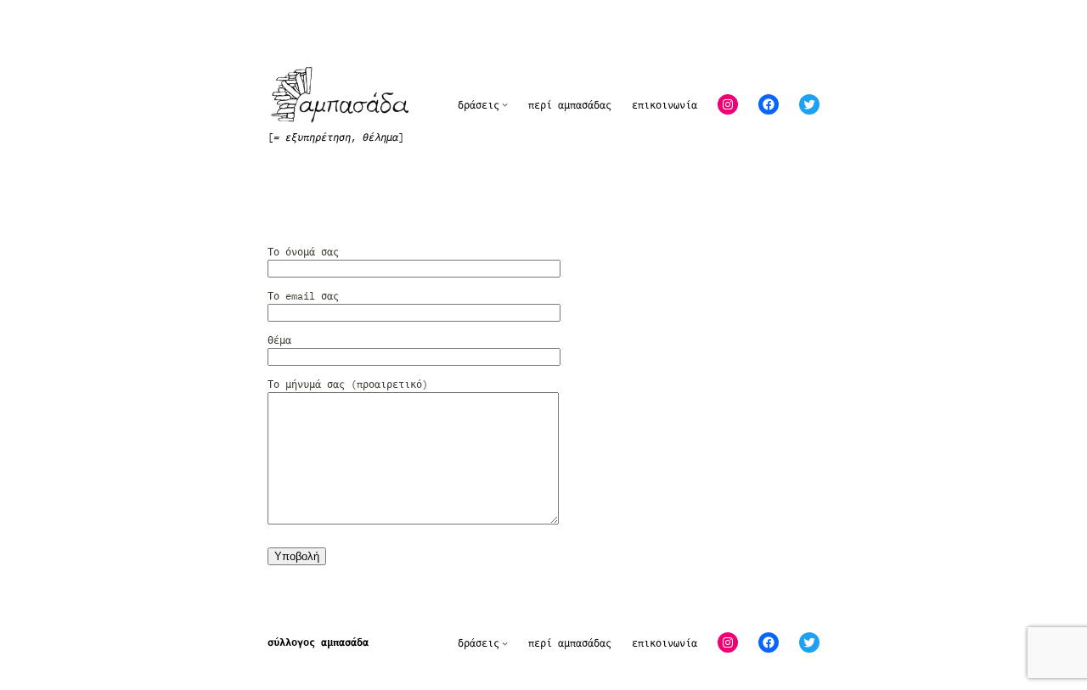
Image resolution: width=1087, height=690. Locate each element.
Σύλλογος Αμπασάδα (318, 642)
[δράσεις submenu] (505, 105)
